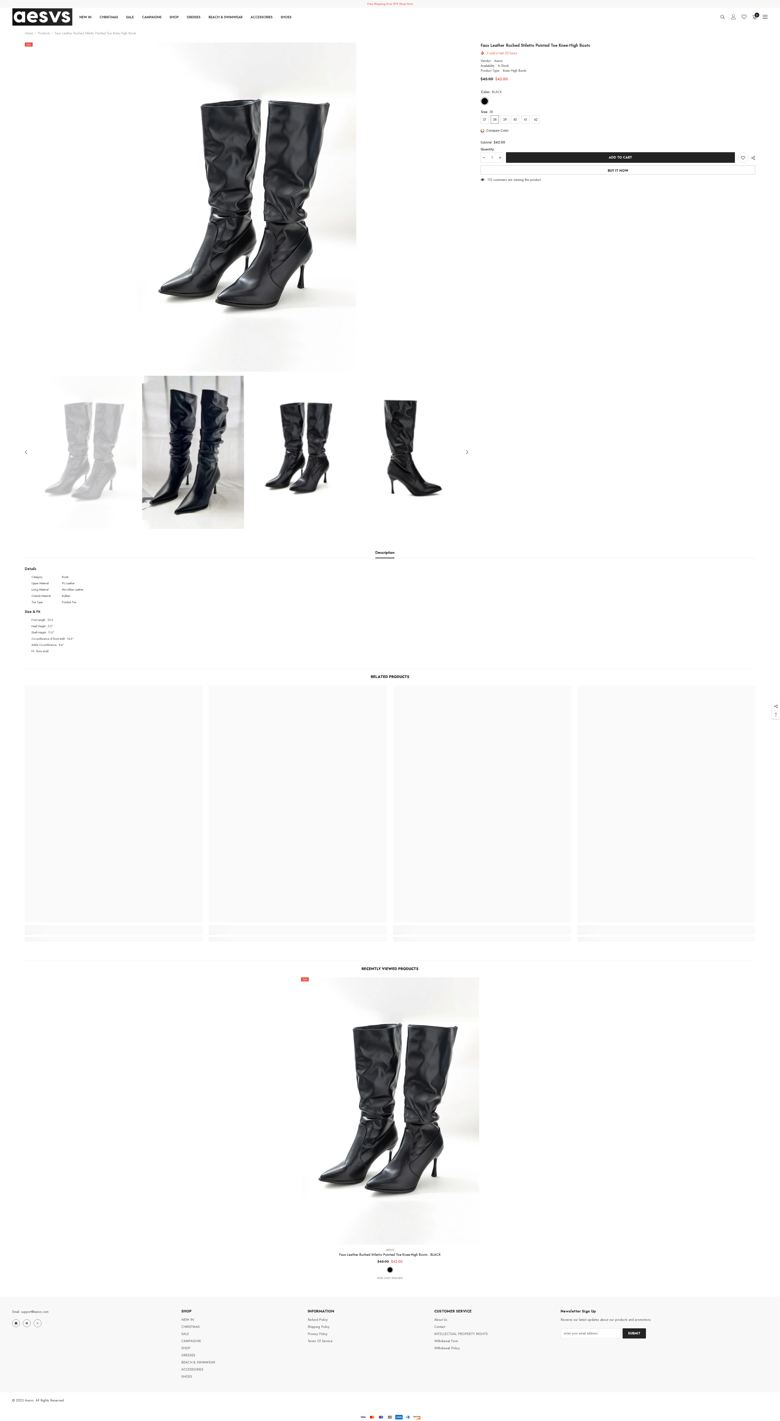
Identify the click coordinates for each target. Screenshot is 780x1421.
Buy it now (618, 170)
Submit (634, 1333)
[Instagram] (16, 1323)
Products (44, 33)
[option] (247, 207)
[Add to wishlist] (743, 158)
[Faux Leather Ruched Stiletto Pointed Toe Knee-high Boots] (390, 1111)
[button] (26, 452)
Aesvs (498, 61)
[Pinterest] (27, 1323)
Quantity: (488, 149)
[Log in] (733, 16)
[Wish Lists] (744, 16)
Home (29, 33)
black (390, 1270)
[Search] (722, 17)
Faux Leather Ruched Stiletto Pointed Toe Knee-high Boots (390, 1254)
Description (384, 552)
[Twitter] (37, 1323)
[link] (114, 932)
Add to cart (620, 157)
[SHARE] (751, 158)
